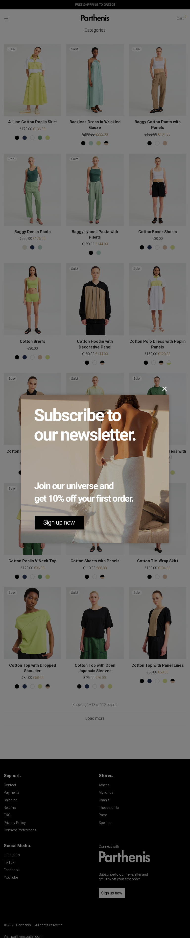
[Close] (164, 389)
